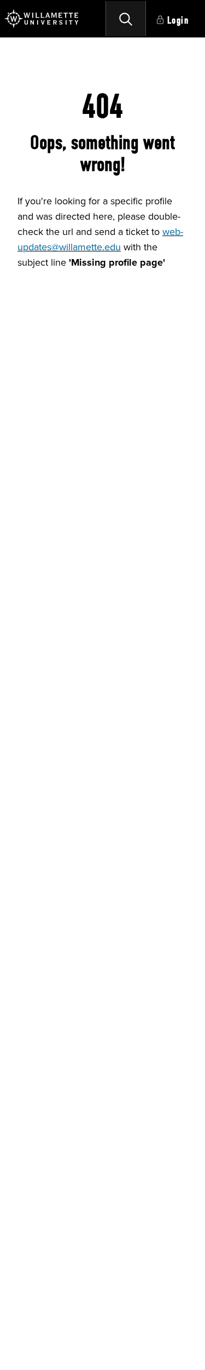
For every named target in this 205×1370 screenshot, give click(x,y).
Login (178, 20)
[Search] (126, 18)
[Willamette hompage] (41, 18)
